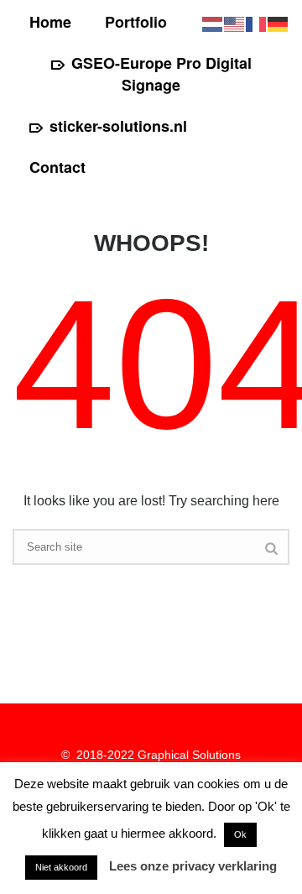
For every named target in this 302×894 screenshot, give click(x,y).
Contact (57, 167)
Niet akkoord (61, 867)
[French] (257, 23)
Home (50, 22)
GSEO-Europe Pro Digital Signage (161, 74)
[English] (235, 23)
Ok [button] (240, 834)
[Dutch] (213, 23)
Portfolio (136, 22)
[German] (278, 23)
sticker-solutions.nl (118, 126)
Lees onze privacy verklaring (193, 866)
